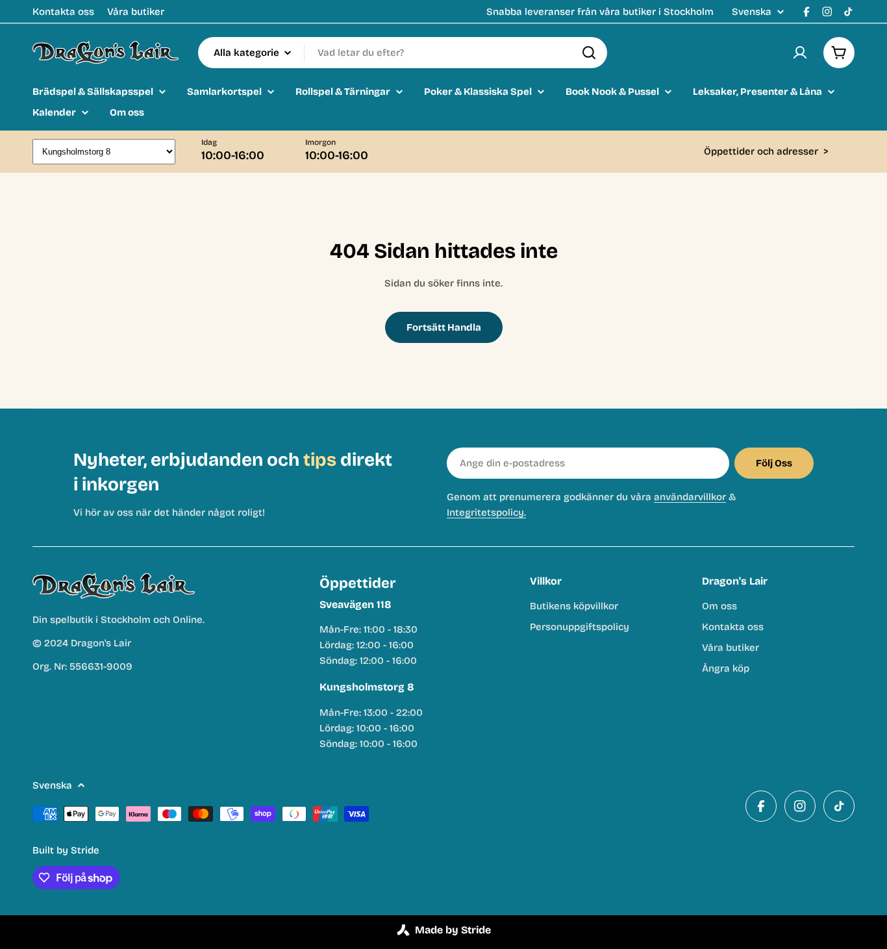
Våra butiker (135, 12)
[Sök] (589, 52)
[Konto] (800, 52)
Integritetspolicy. (486, 512)
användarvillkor (690, 497)
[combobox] (402, 52)
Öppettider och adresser (766, 151)
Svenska (751, 12)
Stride (85, 850)
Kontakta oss (63, 12)
